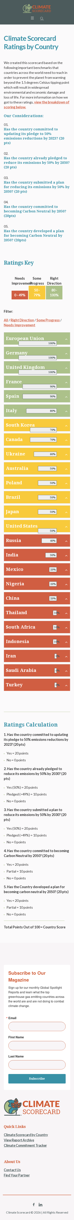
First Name (16, 1037)
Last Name (16, 1056)
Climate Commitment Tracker (25, 1145)
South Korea (20, 425)
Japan (12, 511)
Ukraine (15, 454)
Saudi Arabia (21, 670)
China (12, 598)
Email (12, 1018)
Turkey (14, 684)
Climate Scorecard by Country (26, 1135)
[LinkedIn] (40, 1204)
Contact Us (12, 1170)
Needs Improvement (19, 325)
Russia (13, 540)
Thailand (16, 612)
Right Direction (22, 320)
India (12, 555)
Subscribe (37, 1078)
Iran (11, 656)
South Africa (20, 627)
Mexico (14, 569)
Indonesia (17, 641)
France (14, 381)
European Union (25, 338)
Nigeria (15, 583)
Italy (11, 410)
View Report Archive (19, 1140)
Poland (14, 482)
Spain (12, 396)
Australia (17, 468)
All (6, 320)
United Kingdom (25, 367)
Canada (14, 439)
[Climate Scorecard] (37, 8)
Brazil (13, 497)
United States (22, 526)
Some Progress (48, 320)
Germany (17, 353)
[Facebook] (33, 1204)
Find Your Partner (17, 1175)
